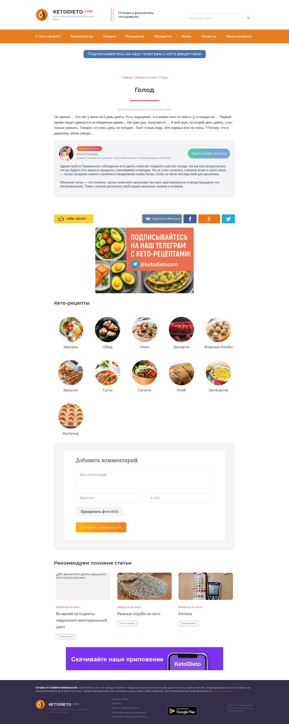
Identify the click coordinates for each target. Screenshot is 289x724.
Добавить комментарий (101, 527)
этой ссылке (221, 691)
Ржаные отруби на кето (138, 613)
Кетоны (185, 613)
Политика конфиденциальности (129, 716)
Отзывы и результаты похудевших (136, 15)
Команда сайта (120, 699)
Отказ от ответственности (125, 707)
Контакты (117, 703)
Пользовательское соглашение (129, 712)
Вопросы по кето (68, 607)
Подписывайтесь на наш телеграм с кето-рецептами (145, 53)
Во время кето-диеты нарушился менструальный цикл (81, 620)
